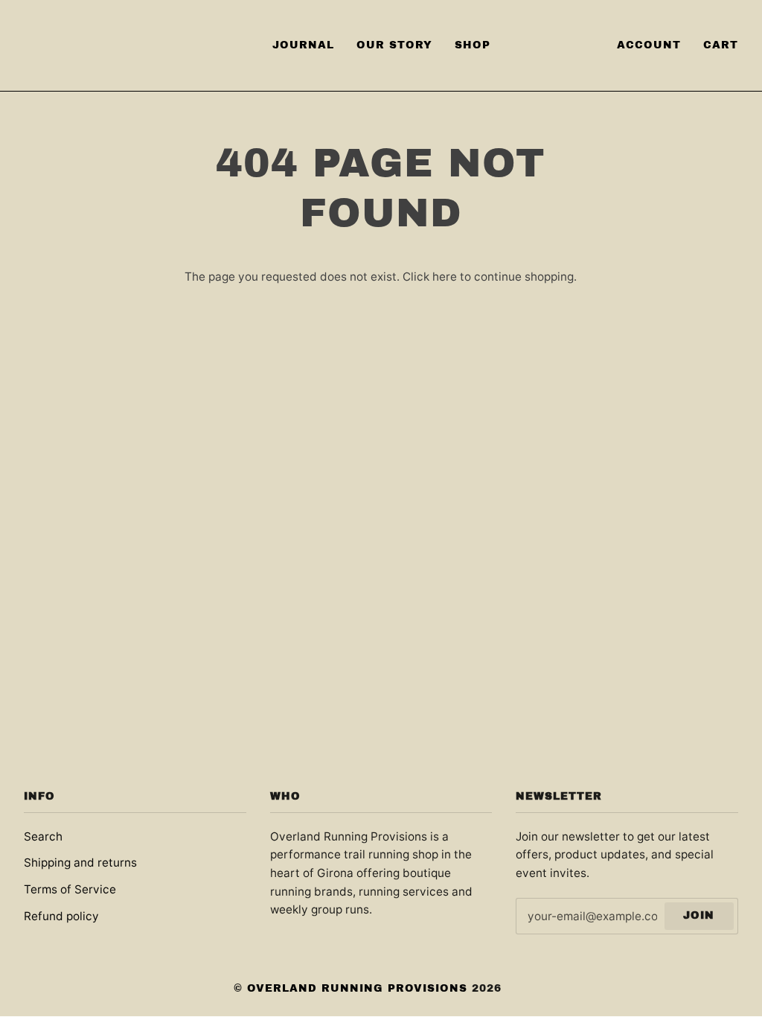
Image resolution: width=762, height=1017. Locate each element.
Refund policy (61, 916)
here (444, 277)
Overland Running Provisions (357, 988)
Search (43, 836)
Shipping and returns (80, 862)
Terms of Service (70, 889)
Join (698, 915)
